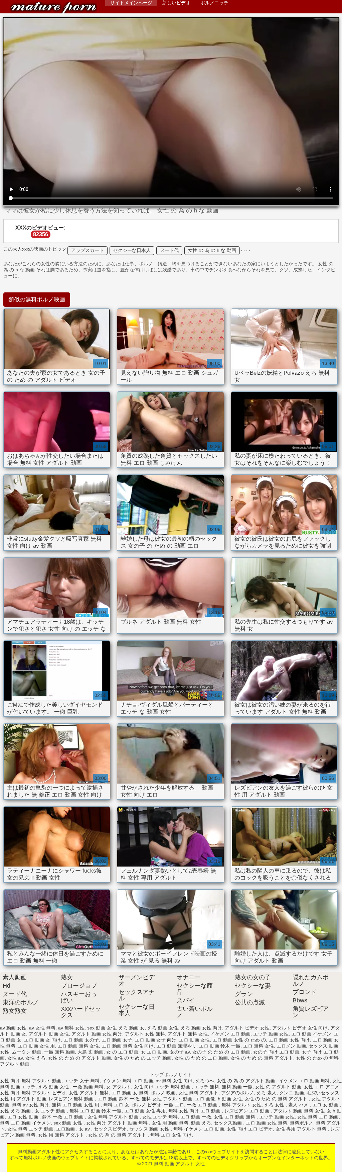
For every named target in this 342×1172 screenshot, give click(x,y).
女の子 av (180, 1052)
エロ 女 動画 (326, 1104)
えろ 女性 (275, 1104)
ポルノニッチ (214, 2)
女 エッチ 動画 (51, 1110)
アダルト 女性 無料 (145, 1033)
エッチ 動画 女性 (271, 1033)
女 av (85, 1129)
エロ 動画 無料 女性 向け (128, 1046)
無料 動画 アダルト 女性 (53, 7)
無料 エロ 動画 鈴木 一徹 (95, 1110)
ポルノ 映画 (163, 1092)
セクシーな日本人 (132, 250)
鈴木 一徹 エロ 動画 (63, 1116)
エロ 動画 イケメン (311, 1033)
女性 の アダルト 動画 (278, 1086)
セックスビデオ (110, 1129)
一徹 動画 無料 (88, 1086)
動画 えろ (201, 1122)
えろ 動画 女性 (162, 1027)
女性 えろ (35, 1058)
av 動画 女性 (13, 1027)
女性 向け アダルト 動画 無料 (117, 1122)
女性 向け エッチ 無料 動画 (163, 1086)
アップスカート (87, 250)
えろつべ (204, 1080)
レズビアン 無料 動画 (72, 1098)
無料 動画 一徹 (237, 1086)
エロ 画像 (205, 1098)
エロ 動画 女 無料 (130, 1092)
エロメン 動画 (291, 1046)
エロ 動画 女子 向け (155, 1040)
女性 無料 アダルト (198, 1092)
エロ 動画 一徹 (195, 1116)
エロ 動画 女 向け (42, 1040)
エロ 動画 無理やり (176, 1046)
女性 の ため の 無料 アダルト (261, 1058)
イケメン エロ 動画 (230, 1033)
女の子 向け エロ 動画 (276, 1052)
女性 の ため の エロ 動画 (201, 1058)
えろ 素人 (266, 1092)
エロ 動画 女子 (117, 1040)
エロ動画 (66, 1129)
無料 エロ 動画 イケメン (25, 1122)
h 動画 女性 (230, 1098)
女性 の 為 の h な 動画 (212, 250)
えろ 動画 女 (132, 1027)
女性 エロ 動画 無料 (235, 1116)
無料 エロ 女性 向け (171, 1135)
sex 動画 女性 (101, 1027)
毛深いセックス (323, 1092)
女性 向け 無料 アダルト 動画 (30, 1080)
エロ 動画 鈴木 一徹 (219, 1046)
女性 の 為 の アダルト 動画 (246, 1080)
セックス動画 (228, 1122)
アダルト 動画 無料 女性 (298, 1110)
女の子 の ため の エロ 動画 (221, 1052)
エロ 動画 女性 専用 (145, 1110)
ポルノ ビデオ (146, 1104)
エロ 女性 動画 (23, 1116)
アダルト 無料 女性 (188, 1033)
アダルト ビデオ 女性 (247, 1027)
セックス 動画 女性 (150, 1129)
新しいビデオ (176, 2)
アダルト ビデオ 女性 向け (300, 1027)
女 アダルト (118, 1086)
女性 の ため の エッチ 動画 (143, 1058)
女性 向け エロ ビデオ (250, 1129)
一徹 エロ (174, 1104)
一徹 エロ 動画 (203, 1104)
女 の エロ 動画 (122, 1052)
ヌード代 (169, 250)
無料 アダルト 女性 (241, 1104)
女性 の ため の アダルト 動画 (79, 1058)
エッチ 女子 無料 (82, 1080)
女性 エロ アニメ (321, 1086)
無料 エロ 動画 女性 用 (76, 1104)
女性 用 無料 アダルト (62, 1135)
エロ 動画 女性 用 (36, 1046)
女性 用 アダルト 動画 (23, 1098)
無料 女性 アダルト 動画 (167, 1098)
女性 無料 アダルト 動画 (114, 1116)
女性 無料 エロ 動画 (318, 1116)
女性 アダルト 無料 (89, 1092)
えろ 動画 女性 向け (201, 1027)
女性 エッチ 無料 (160, 1116)
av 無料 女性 (71, 1027)
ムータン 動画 (26, 1052)
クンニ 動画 (291, 1092)
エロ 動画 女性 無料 (266, 1122)
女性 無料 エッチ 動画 (30, 1129)
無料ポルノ (301, 1122)
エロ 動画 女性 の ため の (239, 1040)
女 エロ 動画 (154, 1052)
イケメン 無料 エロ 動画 (127, 1080)
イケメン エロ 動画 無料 (304, 1080)
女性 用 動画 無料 (170, 1122)
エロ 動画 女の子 (81, 1040)
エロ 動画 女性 (194, 1040)
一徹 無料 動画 (59, 1052)
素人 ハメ (299, 1104)
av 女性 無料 (42, 1027)
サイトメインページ (131, 2)
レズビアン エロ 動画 (247, 1110)
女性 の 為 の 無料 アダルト (118, 1135)
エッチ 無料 (206, 1086)
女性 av (15, 1058)
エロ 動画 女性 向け (289, 1040)
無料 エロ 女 (116, 1104)
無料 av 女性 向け (30, 1104)
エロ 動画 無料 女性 (78, 1046)
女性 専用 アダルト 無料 (302, 1129)
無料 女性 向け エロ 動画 (195, 1110)
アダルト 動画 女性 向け (96, 1033)
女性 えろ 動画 (16, 1110)
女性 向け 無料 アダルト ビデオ (33, 1092)
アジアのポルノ (237, 1092)
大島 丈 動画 (90, 1052)
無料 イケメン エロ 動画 (198, 1129)
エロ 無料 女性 (258, 1046)
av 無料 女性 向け (174, 1080)
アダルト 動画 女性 (49, 1033)
